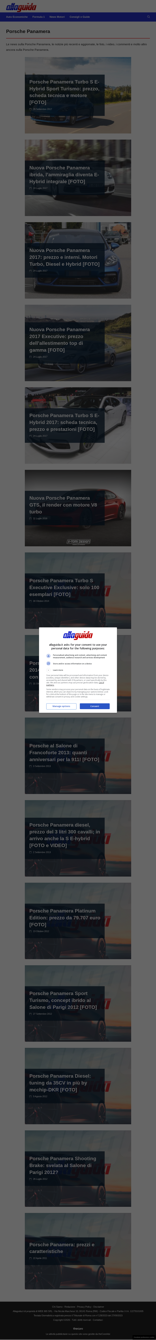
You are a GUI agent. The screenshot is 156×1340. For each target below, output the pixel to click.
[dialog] (78, 670)
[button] (78, 670)
